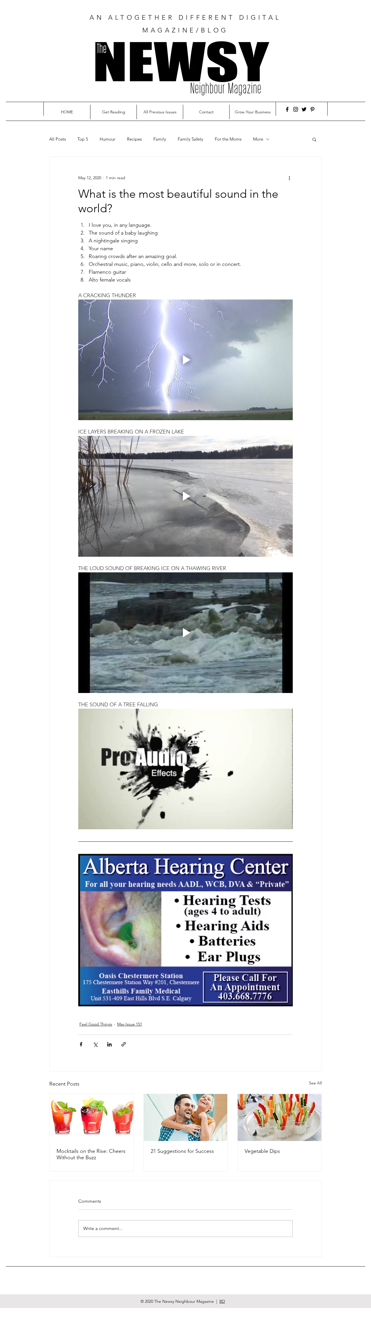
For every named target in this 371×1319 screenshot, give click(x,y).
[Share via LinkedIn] (109, 1044)
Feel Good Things (95, 1024)
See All (315, 1083)
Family (159, 139)
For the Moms (228, 139)
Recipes (134, 139)
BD (222, 1301)
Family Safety (190, 139)
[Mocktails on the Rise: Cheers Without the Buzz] (91, 1117)
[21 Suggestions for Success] (186, 1117)
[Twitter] (304, 109)
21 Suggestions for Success (182, 1151)
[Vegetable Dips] (279, 1117)
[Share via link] (123, 1044)
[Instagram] (295, 109)
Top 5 (82, 139)
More (258, 139)
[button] (314, 139)
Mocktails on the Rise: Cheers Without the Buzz (91, 1154)
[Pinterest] (312, 109)
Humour (107, 139)
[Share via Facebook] (81, 1044)
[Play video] (185, 360)
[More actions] (289, 177)
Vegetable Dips (262, 1151)
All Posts (57, 139)
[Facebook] (287, 109)
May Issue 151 (129, 1024)
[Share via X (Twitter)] (95, 1044)
